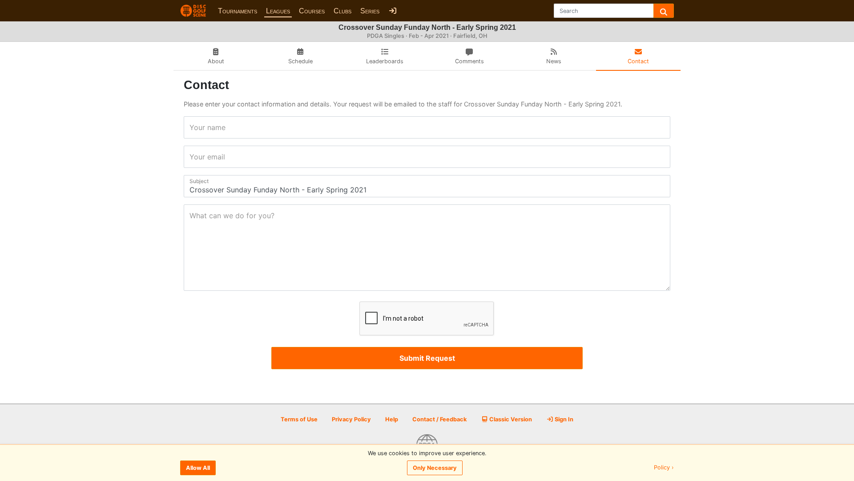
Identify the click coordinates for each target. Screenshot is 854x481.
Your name (192, 127)
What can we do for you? (192, 215)
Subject (192, 181)
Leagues (278, 11)
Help (391, 419)
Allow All (198, 468)
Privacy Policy (351, 419)
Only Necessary (435, 468)
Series (369, 11)
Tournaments (237, 11)
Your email (192, 156)
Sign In (563, 419)
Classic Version (510, 419)
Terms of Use (299, 419)
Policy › (664, 468)
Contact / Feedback (439, 419)
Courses (312, 11)
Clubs (342, 11)
